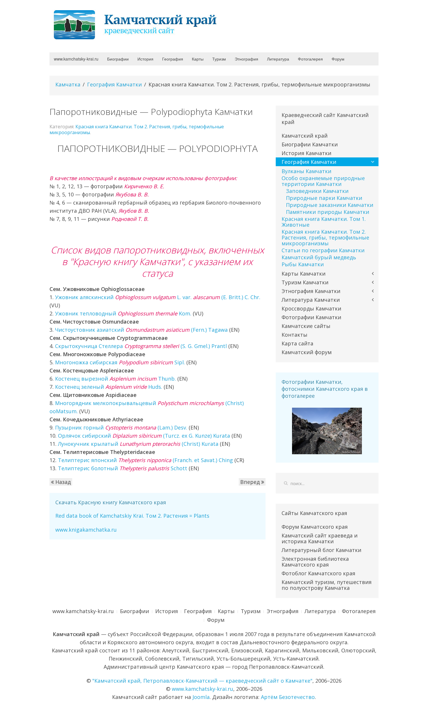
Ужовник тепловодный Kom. (123, 313)
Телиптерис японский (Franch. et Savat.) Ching (145, 460)
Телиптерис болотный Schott (122, 468)
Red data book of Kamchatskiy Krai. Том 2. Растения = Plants (132, 515)
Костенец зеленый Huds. (108, 386)
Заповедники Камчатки (317, 190)
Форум (338, 59)
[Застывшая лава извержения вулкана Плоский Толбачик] (327, 430)
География (172, 59)
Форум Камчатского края (315, 526)
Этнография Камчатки (311, 290)
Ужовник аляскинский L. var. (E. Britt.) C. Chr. (157, 297)
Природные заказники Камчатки (329, 204)
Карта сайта (297, 343)
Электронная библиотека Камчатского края (315, 561)
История (145, 59)
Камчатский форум (307, 352)
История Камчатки (306, 153)
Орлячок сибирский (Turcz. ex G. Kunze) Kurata (144, 435)
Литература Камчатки (311, 299)
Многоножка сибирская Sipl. (120, 362)
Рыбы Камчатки (303, 264)
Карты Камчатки (304, 273)
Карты (198, 59)
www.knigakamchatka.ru (86, 529)
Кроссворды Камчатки (311, 308)
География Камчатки (114, 84)
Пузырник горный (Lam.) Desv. (121, 427)
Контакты (294, 334)
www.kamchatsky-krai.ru (76, 59)
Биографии (118, 59)
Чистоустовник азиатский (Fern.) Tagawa (141, 329)
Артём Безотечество (288, 696)
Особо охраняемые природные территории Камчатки (323, 181)
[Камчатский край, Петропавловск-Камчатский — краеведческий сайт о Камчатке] (136, 24)
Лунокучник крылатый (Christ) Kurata (138, 443)
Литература (278, 59)
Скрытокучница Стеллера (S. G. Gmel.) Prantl (141, 345)
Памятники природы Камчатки (327, 211)
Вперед (250, 481)
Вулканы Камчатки (306, 171)
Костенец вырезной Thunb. (115, 378)
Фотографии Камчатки (311, 317)
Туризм (219, 59)
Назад (62, 481)
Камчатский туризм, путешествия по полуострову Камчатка (327, 584)
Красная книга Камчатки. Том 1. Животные (324, 221)
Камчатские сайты (306, 325)
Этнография (246, 59)
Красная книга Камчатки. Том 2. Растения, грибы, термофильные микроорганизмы (136, 129)
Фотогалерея (310, 59)
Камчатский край (305, 135)
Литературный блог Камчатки (321, 549)
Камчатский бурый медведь (319, 257)
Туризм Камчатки (305, 282)
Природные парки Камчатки (324, 197)
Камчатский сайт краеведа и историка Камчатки (320, 538)
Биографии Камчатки (310, 144)
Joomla (201, 696)
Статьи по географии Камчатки (323, 250)
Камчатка (67, 84)
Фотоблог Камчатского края (318, 573)
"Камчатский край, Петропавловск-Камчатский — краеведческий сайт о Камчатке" (202, 680)
